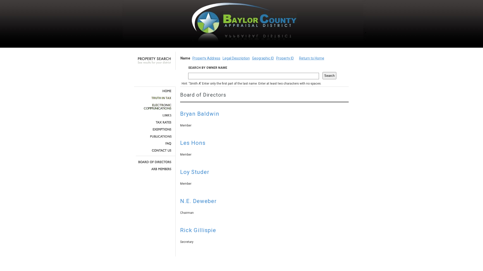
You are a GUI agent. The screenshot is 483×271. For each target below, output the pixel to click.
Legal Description (236, 58)
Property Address (206, 58)
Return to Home (311, 58)
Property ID (285, 58)
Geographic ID (263, 58)
